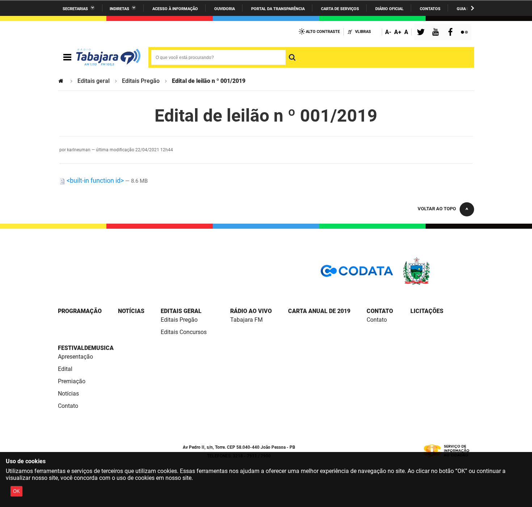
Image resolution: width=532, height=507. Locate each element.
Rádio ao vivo (251, 311)
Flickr (465, 33)
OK (16, 491)
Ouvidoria (224, 9)
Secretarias (75, 9)
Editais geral (93, 80)
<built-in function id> (95, 180)
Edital (65, 369)
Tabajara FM (246, 319)
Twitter (422, 33)
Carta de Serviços (340, 9)
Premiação (71, 381)
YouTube (436, 33)
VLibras (363, 31)
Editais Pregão (141, 80)
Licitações (426, 311)
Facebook (452, 33)
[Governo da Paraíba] (438, 283)
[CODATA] (357, 273)
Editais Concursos (184, 332)
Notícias (131, 311)
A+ (397, 32)
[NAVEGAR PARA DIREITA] (472, 8)
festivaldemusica (86, 348)
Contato (380, 311)
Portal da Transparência (278, 9)
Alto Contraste (323, 31)
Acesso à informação (175, 9)
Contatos (430, 9)
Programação (80, 311)
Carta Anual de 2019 (319, 311)
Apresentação (75, 356)
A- (388, 32)
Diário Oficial (389, 9)
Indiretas (119, 9)
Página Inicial (61, 80)
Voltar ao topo (437, 208)
